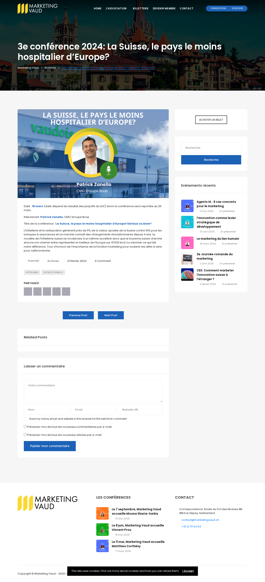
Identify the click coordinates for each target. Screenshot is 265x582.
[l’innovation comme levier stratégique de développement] (187, 222)
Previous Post (78, 315)
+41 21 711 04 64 (191, 527)
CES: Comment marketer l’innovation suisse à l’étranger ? (215, 274)
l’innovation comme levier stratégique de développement (216, 222)
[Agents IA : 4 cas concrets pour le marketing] (187, 206)
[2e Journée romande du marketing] (187, 258)
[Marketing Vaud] (38, 8)
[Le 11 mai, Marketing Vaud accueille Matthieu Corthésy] (102, 546)
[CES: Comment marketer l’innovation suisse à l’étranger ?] (187, 274)
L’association (116, 8)
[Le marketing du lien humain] (187, 242)
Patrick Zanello (53, 272)
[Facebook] (28, 291)
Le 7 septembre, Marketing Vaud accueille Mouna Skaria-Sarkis (136, 511)
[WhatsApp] (56, 291)
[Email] (66, 291)
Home (98, 8)
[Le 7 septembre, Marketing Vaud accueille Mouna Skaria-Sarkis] (102, 513)
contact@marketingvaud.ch (200, 520)
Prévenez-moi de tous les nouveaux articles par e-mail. (64, 435)
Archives (53, 261)
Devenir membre (164, 8)
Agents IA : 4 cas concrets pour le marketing (216, 204)
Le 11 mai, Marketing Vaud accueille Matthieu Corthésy (138, 544)
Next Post (110, 315)
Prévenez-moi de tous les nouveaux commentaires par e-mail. (69, 427)
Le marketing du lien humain (218, 239)
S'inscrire (237, 8)
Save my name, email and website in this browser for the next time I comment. (78, 418)
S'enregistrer (218, 8)
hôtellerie (32, 272)
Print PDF (33, 261)
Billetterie (140, 8)
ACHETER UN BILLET (211, 120)
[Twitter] (37, 291)
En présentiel (227, 211)
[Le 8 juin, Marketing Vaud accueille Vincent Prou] (102, 529)
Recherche (211, 160)
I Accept (188, 571)
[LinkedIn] (47, 291)
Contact (186, 8)
